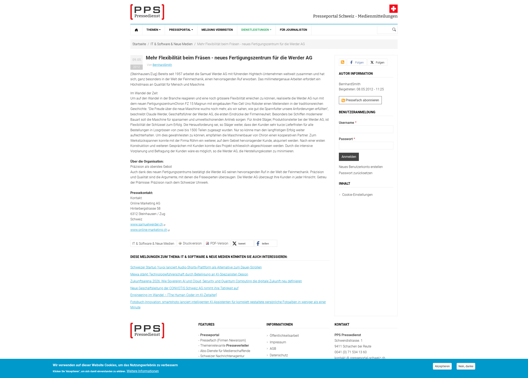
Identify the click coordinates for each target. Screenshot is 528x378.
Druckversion (192, 243)
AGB (273, 349)
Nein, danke (465, 366)
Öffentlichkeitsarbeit (284, 336)
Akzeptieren (442, 366)
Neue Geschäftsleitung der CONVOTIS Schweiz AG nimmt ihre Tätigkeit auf (184, 288)
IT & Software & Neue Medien (172, 44)
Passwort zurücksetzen (355, 173)
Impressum (278, 342)
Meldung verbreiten (217, 29)
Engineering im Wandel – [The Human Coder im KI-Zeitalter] (173, 295)
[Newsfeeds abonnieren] (342, 62)
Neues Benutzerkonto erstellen (361, 167)
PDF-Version (219, 243)
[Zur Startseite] (136, 29)
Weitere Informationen (143, 371)
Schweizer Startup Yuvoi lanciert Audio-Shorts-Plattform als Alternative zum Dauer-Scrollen (196, 267)
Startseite (139, 44)
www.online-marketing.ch (148, 230)
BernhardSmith (162, 64)
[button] (242, 243)
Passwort (346, 139)
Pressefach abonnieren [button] (362, 100)
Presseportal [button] (180, 29)
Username (346, 123)
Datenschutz (279, 355)
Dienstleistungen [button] (255, 29)
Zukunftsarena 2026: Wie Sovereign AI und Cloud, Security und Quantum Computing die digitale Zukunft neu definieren (216, 281)
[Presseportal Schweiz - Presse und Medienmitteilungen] (147, 12)
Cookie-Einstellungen (357, 195)
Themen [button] (152, 29)
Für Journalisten (293, 29)
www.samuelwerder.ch (146, 224)
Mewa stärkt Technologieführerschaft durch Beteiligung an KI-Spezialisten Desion (189, 274)
